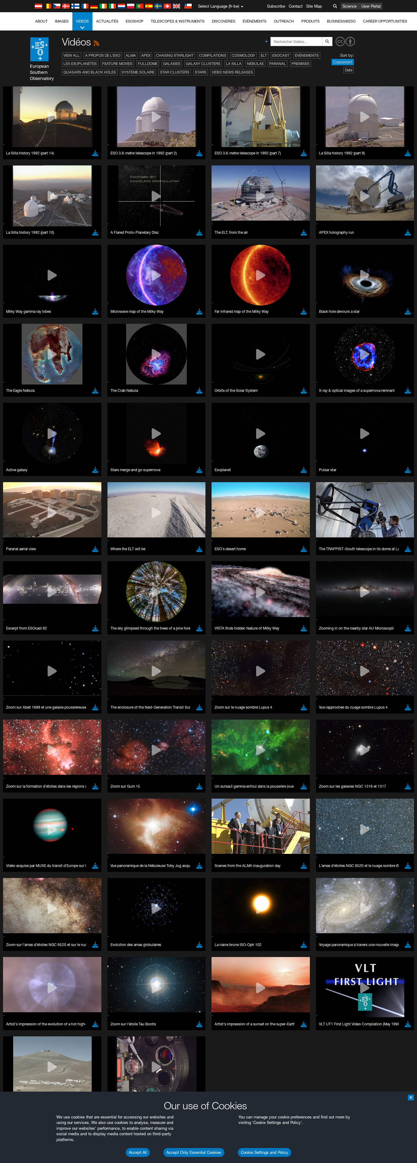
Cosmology (243, 55)
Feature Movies (117, 63)
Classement (342, 62)
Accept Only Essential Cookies (193, 1152)
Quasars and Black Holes (89, 72)
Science (350, 6)
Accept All (138, 1152)
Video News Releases (232, 72)
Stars (200, 72)
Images (62, 21)
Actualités (107, 21)
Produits (310, 21)
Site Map (314, 6)
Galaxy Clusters (203, 63)
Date (348, 70)
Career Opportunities (385, 21)
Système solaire (137, 72)
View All (71, 55)
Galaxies (171, 63)
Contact (296, 6)
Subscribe (276, 6)
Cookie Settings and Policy (264, 1152)
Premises (301, 63)
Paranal (277, 63)
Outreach (284, 21)
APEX (145, 55)
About (41, 21)
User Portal (371, 6)
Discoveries (223, 21)
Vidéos (82, 21)
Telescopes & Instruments (178, 21)
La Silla (233, 63)
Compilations (212, 55)
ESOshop (134, 21)
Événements (255, 21)
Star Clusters (174, 72)
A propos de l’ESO (102, 55)
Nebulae (255, 63)
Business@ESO (341, 21)
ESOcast (280, 55)
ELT (264, 55)
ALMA (131, 55)
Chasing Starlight (175, 55)
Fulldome (148, 63)
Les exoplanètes (80, 63)
